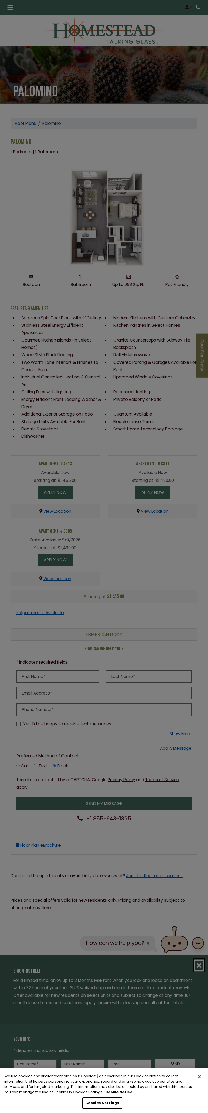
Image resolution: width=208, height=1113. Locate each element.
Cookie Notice (118, 1092)
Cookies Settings (102, 1102)
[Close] (199, 1077)
